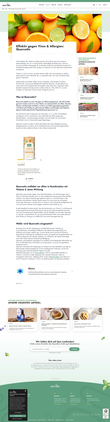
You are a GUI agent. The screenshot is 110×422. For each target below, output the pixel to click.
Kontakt (60, 5)
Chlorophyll (37, 368)
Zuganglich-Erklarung (59, 419)
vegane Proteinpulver (65, 367)
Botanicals (74, 367)
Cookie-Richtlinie (50, 419)
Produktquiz (67, 5)
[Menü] (108, 409)
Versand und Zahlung (32, 419)
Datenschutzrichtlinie (42, 419)
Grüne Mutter (56, 367)
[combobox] (25, 390)
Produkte (41, 5)
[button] (18, 418)
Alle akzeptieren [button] (18, 415)
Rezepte (48, 5)
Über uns (53, 5)
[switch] (106, 417)
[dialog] (17, 405)
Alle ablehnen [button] (18, 412)
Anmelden (74, 349)
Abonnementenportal (69, 419)
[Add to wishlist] (40, 159)
